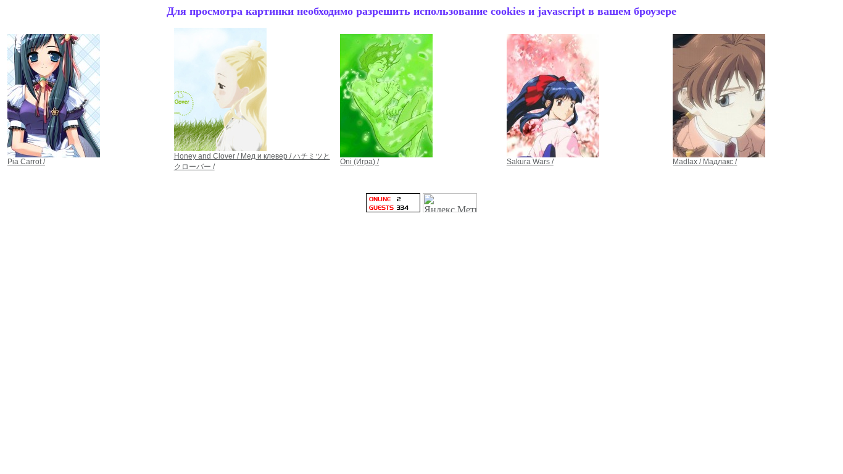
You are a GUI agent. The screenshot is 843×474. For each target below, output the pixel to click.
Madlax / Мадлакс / (705, 161)
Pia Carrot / (26, 161)
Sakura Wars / (530, 161)
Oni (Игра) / (359, 161)
